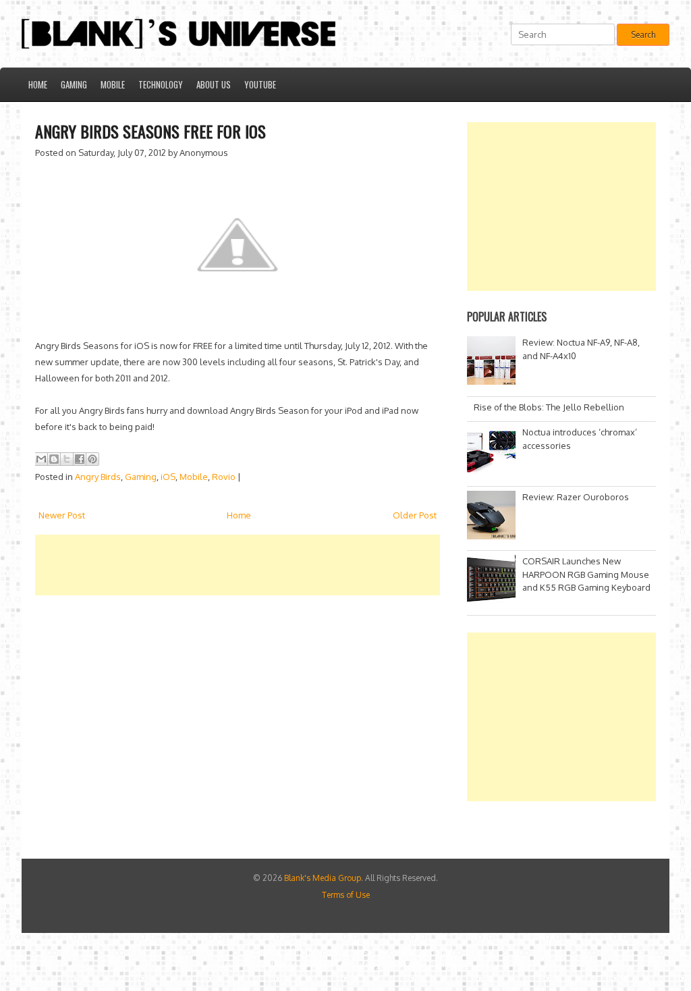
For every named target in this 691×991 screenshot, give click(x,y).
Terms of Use (346, 895)
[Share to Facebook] (79, 459)
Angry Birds (98, 476)
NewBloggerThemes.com (427, 964)
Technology (160, 84)
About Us (213, 84)
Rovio (224, 476)
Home (37, 84)
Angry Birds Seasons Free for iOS (150, 131)
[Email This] (41, 459)
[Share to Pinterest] (92, 459)
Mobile (113, 84)
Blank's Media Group (322, 878)
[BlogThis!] (54, 459)
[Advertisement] (280, 565)
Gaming (74, 84)
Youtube (260, 84)
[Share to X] (67, 459)
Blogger (437, 952)
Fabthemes (277, 964)
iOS (168, 476)
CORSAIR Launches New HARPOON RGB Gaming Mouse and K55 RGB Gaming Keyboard (586, 574)
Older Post (415, 515)
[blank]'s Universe (338, 952)
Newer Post (61, 515)
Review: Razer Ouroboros (575, 496)
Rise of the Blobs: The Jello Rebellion (549, 407)
